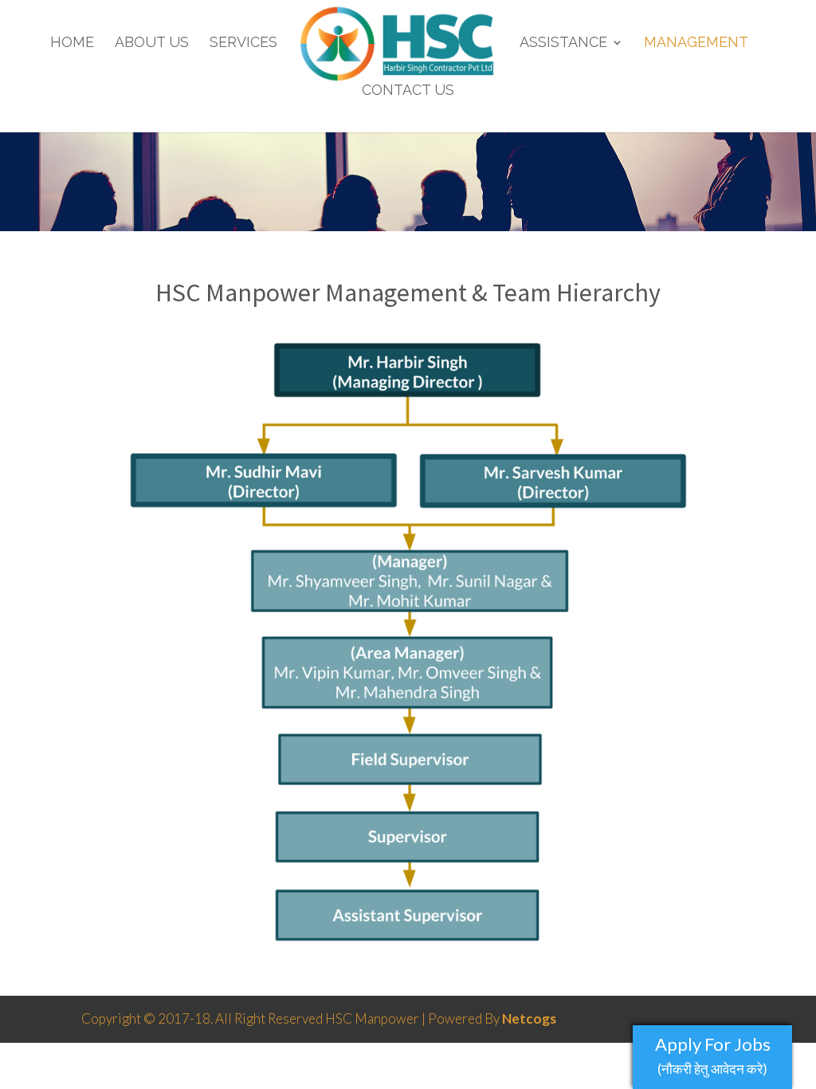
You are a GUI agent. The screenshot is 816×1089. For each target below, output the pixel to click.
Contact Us (408, 91)
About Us (152, 43)
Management (696, 43)
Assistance (563, 43)
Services (243, 43)
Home (72, 43)
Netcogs (529, 1018)
